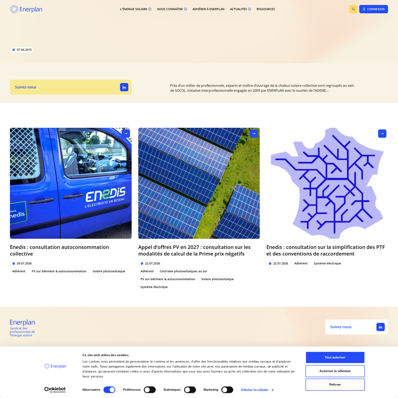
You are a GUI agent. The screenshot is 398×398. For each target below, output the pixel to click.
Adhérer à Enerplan (208, 9)
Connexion (376, 9)
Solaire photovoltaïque (109, 271)
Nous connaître (170, 9)
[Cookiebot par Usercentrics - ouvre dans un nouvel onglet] (55, 390)
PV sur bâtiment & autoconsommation (59, 271)
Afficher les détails (254, 390)
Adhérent (18, 271)
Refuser (335, 384)
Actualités (238, 9)
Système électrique (154, 287)
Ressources (266, 9)
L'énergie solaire (133, 9)
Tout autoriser (335, 357)
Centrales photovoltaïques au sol (183, 271)
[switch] (150, 389)
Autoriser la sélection (335, 371)
